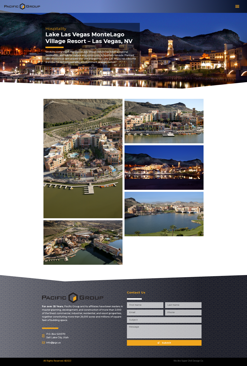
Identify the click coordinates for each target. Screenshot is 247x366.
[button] (237, 6)
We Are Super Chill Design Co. (189, 360)
